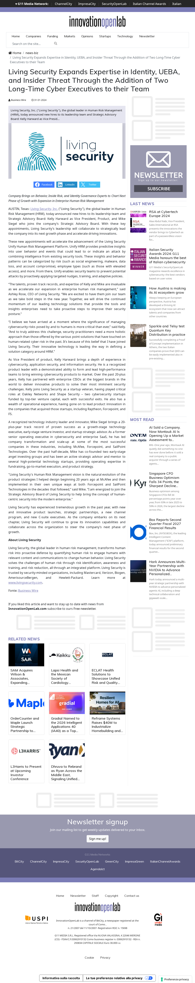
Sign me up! (97, 839)
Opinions (87, 36)
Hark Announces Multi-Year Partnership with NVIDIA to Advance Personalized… (167, 568)
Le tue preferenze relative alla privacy (114, 978)
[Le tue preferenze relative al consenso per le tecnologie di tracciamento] (175, 979)
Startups (105, 36)
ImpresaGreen (134, 861)
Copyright (111, 896)
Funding (52, 36)
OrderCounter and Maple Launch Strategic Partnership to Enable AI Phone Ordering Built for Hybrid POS (24, 730)
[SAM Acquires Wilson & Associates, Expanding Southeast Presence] (26, 654)
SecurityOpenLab (114, 4)
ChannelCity (63, 4)
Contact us (131, 896)
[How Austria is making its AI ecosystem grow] (138, 297)
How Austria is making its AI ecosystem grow (167, 290)
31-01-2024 (40, 100)
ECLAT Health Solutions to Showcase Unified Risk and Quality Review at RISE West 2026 (106, 680)
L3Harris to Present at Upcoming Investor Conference (26, 772)
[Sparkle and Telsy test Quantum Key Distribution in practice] (138, 335)
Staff (95, 896)
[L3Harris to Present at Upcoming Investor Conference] (26, 751)
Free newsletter (84, 609)
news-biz (32, 53)
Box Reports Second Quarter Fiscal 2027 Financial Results (165, 523)
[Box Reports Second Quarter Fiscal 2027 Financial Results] (138, 529)
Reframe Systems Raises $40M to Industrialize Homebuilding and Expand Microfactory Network (106, 730)
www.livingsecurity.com (25, 582)
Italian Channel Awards (149, 4)
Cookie (89, 957)
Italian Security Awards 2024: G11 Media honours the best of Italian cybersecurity (167, 255)
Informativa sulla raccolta (61, 978)
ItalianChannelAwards (165, 861)
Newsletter (147, 36)
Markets (69, 36)
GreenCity (112, 861)
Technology (125, 36)
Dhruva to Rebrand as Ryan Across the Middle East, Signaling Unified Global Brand (66, 774)
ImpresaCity (87, 4)
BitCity (19, 861)
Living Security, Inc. (44, 209)
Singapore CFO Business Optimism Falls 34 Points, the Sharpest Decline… (164, 479)
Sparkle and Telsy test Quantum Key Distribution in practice (167, 330)
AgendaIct (97, 869)
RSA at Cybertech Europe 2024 (163, 214)
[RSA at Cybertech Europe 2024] (138, 221)
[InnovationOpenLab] (97, 22)
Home (16, 36)
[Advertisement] (97, 800)
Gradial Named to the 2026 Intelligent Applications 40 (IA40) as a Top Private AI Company (66, 728)
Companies (33, 36)
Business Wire (18, 100)
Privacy (105, 957)
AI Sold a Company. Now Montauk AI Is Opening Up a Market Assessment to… (166, 433)
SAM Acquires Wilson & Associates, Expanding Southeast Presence (26, 678)
